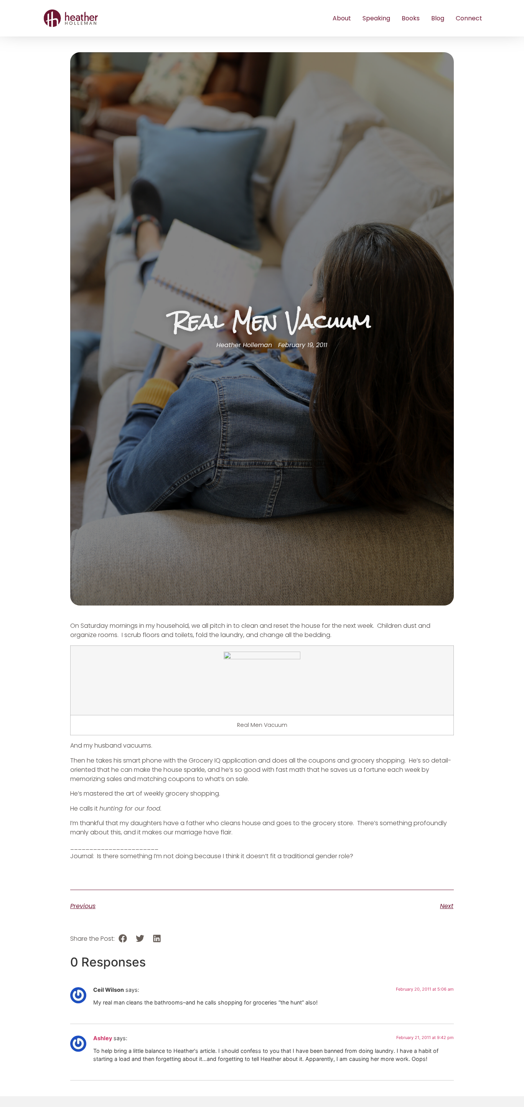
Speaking (376, 18)
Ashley (102, 1038)
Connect (469, 18)
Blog (437, 18)
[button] (123, 938)
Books (411, 18)
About (342, 18)
